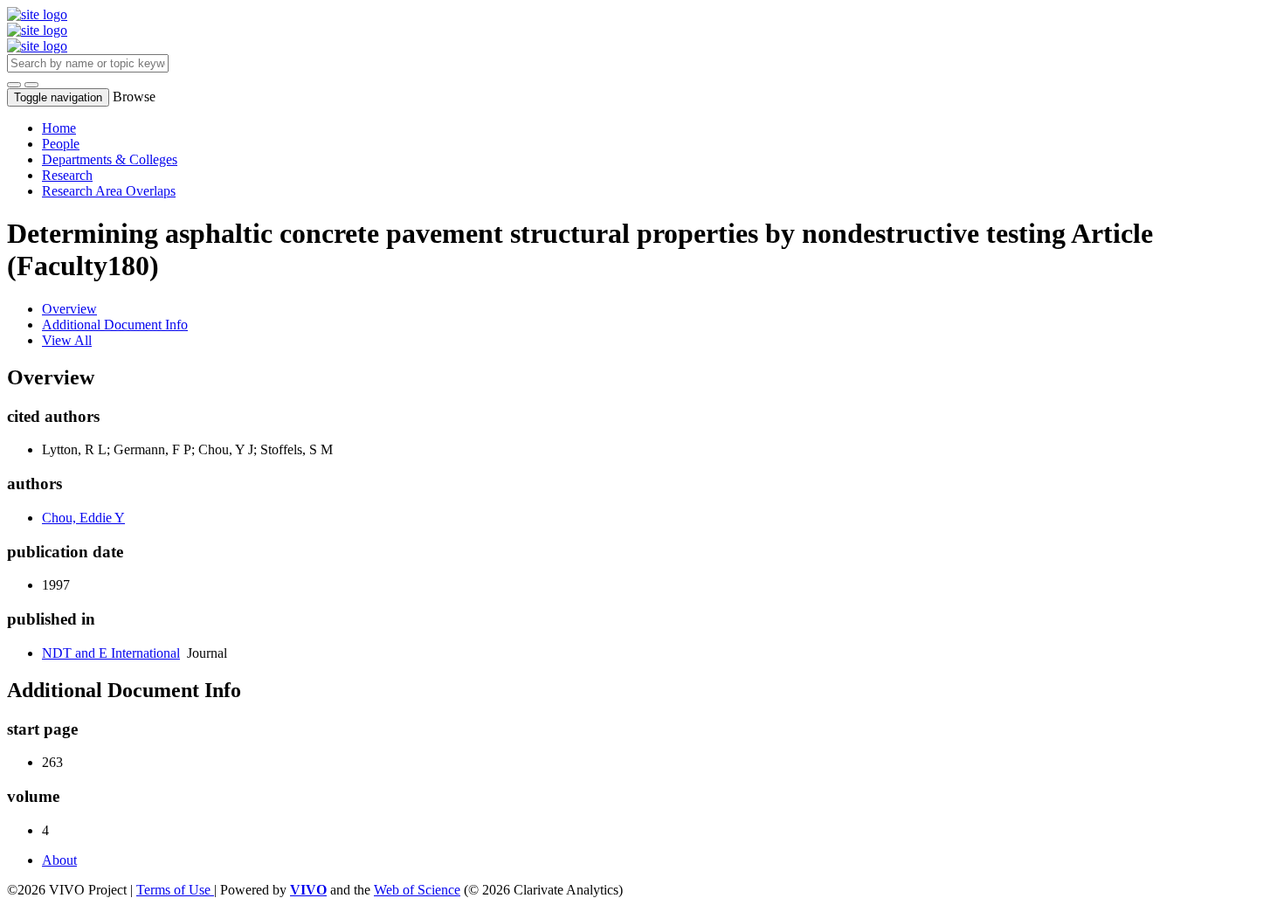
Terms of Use (175, 889)
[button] (14, 84)
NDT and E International (111, 653)
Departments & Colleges (109, 159)
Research (67, 175)
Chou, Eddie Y (83, 517)
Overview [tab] (69, 308)
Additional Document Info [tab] (115, 324)
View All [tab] (67, 340)
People (60, 143)
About (59, 860)
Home (59, 128)
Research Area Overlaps (109, 190)
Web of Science (417, 889)
